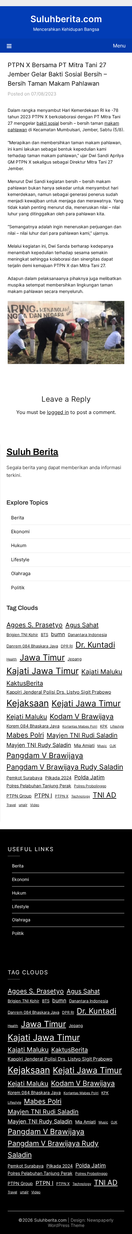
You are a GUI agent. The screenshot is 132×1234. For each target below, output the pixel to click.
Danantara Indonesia (87, 634)
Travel (11, 805)
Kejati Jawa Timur (86, 703)
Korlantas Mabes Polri (79, 727)
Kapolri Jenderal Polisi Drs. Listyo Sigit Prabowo (58, 692)
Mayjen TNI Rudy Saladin (38, 745)
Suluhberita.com (66, 19)
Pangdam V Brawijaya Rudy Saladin (64, 767)
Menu (119, 46)
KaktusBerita (24, 683)
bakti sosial (48, 123)
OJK (113, 746)
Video (34, 805)
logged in (58, 412)
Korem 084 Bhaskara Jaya (33, 726)
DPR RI (67, 646)
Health (11, 659)
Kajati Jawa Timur (42, 671)
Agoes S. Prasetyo (34, 625)
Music (102, 746)
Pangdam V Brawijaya (44, 755)
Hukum (18, 545)
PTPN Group (19, 796)
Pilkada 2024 (58, 777)
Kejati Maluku (26, 716)
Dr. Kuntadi (95, 644)
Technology (80, 796)
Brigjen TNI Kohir (22, 634)
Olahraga (20, 573)
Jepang (75, 658)
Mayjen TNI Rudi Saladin (82, 735)
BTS (44, 634)
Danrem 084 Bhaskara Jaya (32, 645)
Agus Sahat (82, 625)
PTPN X (61, 796)
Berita (17, 518)
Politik (18, 588)
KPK (103, 726)
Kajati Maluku (101, 672)
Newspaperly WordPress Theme (81, 1222)
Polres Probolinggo (90, 786)
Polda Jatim (89, 777)
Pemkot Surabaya (24, 777)
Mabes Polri (25, 735)
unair (23, 804)
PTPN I (43, 795)
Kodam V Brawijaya (82, 716)
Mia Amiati (84, 745)
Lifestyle (20, 559)
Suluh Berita (32, 452)
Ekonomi (20, 531)
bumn (58, 634)
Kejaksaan (27, 703)
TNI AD (104, 795)
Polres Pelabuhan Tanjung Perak (38, 785)
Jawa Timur (42, 657)
